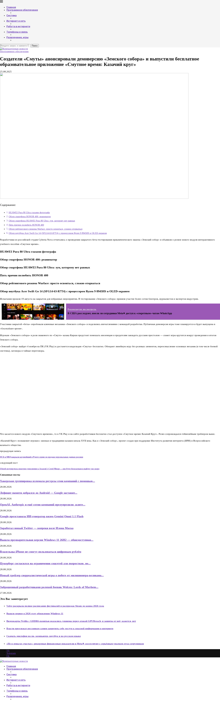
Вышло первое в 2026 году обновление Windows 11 (34, 613)
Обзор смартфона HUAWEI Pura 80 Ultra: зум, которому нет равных (42, 221)
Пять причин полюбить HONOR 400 (26, 225)
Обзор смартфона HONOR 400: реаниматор (30, 216)
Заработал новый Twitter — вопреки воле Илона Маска (36, 528)
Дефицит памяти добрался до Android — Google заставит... (38, 492)
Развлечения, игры (17, 37)
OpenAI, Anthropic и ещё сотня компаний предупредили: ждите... (42, 504)
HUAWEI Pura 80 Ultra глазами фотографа (29, 212)
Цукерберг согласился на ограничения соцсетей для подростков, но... (45, 563)
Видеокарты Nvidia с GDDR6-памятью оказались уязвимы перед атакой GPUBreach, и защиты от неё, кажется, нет (71, 621)
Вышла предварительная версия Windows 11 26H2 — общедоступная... (46, 539)
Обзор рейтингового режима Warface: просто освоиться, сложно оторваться (45, 229)
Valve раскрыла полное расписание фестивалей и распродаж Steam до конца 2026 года (55, 606)
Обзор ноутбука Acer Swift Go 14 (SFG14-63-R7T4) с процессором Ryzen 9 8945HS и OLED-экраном (58, 233)
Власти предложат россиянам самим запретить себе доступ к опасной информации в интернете (59, 628)
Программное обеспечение (22, 10)
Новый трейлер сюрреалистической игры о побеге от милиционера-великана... (52, 575)
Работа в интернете (18, 26)
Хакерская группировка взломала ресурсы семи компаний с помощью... (47, 481)
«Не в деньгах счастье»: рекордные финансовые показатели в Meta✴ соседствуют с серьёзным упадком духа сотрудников (75, 643)
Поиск (35, 45)
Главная (11, 7)
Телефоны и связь (17, 32)
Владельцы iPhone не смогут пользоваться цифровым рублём (40, 551)
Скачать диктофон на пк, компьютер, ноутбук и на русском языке (43, 636)
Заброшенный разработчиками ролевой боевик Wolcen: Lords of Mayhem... (49, 587)
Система (11, 15)
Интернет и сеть (16, 21)
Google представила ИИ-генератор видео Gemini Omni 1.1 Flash (41, 516)
